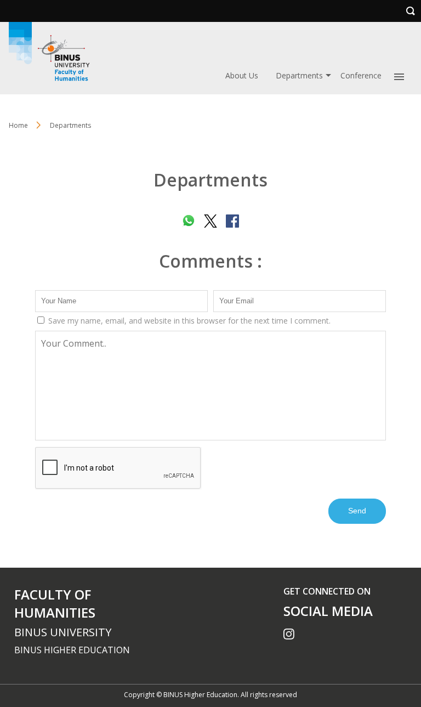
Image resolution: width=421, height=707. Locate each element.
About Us (241, 75)
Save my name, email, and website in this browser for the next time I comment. (188, 320)
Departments (299, 75)
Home (18, 125)
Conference (361, 75)
